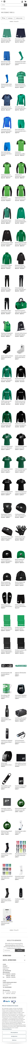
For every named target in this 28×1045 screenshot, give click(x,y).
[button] (22, 1)
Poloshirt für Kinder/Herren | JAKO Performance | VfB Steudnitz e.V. (20, 152)
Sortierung (10, 18)
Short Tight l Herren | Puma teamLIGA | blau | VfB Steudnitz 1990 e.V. (6, 152)
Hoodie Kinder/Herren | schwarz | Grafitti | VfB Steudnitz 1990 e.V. (20, 401)
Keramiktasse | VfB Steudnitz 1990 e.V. (5, 695)
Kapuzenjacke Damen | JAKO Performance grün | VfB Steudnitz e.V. (21, 198)
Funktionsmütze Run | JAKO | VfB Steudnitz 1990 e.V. (21, 515)
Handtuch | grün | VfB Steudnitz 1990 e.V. (20, 628)
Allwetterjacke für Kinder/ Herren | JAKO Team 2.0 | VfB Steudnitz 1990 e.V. (21, 243)
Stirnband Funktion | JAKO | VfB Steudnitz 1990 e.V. (7, 537)
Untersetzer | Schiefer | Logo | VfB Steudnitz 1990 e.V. (6, 809)
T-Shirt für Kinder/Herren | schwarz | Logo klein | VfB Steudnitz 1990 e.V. (21, 492)
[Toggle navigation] (1, 1)
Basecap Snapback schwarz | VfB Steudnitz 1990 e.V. (6, 560)
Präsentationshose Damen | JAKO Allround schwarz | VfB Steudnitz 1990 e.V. (20, 288)
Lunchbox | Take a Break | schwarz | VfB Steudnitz (20, 718)
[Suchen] (25, 4)
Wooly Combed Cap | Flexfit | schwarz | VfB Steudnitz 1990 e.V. (5, 582)
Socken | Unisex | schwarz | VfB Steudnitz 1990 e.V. (7, 356)
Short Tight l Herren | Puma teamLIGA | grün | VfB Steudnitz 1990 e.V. (20, 130)
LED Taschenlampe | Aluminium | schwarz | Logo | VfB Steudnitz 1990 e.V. (20, 741)
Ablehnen (14, 1040)
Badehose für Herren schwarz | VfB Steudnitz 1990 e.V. (20, 605)
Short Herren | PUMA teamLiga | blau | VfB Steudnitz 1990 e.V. (5, 62)
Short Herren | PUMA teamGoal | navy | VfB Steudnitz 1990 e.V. (20, 39)
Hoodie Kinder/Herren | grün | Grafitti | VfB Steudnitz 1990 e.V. (6, 401)
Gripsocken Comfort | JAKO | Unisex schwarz (6, 899)
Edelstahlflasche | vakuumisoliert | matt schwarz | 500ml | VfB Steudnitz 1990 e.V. (6, 718)
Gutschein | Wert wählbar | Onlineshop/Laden (7, 922)
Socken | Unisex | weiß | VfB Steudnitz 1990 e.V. (20, 356)
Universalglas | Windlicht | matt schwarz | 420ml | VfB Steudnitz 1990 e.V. (21, 696)
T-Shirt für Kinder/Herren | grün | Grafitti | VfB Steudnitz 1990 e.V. (7, 469)
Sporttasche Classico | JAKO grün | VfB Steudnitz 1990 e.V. (21, 311)
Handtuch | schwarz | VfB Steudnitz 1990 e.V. (20, 650)
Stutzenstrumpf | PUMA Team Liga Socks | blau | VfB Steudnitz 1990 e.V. (6, 85)
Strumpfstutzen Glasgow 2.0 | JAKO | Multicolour (20, 854)
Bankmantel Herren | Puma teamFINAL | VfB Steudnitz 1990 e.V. (20, 266)
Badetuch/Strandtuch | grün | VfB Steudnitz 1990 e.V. (6, 628)
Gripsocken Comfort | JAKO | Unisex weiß (20, 877)
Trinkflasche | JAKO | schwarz (19, 899)
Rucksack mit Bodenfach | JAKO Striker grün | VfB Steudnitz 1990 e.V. (7, 334)
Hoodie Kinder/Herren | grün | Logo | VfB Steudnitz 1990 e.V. (7, 379)
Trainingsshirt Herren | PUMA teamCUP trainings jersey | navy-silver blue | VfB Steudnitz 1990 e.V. (7, 107)
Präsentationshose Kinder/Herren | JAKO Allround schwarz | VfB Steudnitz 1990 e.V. (6, 288)
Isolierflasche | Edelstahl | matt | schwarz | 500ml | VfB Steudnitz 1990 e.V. (6, 741)
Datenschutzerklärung (10, 945)
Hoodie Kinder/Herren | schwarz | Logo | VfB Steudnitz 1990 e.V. (20, 379)
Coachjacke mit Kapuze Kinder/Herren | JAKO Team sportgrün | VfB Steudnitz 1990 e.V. (6, 266)
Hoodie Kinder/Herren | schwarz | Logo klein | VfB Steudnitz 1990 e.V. (20, 424)
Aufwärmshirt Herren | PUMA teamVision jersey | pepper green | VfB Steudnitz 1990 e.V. (20, 85)
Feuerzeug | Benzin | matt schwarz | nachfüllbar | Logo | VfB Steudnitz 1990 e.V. (20, 786)
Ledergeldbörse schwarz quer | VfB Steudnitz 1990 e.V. (20, 764)
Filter (4, 18)
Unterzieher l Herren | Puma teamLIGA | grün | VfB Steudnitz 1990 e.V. (20, 107)
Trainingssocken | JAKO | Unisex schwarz (6, 854)
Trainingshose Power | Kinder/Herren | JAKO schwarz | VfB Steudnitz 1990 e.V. (6, 311)
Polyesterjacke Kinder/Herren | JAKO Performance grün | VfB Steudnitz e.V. (20, 175)
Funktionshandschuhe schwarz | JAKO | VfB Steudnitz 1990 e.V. (20, 537)
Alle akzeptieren (14, 1032)
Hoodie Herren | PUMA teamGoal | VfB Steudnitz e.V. (20, 220)
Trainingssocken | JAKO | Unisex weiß (20, 831)
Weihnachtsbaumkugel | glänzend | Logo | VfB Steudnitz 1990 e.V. (20, 809)
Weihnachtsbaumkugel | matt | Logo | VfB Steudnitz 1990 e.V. (6, 831)
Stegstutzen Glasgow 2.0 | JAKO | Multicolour (7, 877)
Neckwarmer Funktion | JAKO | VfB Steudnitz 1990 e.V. (7, 515)
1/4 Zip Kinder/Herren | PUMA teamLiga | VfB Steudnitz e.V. (6, 220)
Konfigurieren (14, 1036)
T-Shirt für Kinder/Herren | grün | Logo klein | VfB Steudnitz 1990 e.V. (21, 469)
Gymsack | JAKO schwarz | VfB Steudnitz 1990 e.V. (21, 333)
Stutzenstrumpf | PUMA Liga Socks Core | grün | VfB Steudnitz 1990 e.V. (20, 62)
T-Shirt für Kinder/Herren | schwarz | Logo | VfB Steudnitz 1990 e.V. (21, 447)
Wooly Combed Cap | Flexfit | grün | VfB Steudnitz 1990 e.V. (19, 560)
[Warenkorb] (25, 1)
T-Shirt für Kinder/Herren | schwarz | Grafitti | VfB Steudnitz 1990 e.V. (7, 492)
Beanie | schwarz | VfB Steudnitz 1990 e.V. (20, 582)
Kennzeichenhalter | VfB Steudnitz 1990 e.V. (6, 673)
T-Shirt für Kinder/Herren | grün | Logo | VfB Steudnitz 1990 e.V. (7, 447)
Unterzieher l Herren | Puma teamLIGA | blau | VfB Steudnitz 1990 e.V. (6, 130)
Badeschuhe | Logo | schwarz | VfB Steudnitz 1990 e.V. (6, 605)
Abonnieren (20, 950)
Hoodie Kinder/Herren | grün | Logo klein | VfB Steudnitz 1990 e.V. (6, 424)
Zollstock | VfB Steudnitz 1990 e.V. (20, 673)
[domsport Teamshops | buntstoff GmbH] (4, 1)
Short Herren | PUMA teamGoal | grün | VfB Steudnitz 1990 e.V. (6, 39)
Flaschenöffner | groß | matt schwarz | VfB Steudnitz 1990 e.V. (6, 786)
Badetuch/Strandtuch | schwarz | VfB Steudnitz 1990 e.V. (6, 650)
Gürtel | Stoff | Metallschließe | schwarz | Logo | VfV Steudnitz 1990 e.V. (7, 764)
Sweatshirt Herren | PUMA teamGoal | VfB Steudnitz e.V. (7, 243)
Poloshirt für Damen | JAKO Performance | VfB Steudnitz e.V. (6, 175)
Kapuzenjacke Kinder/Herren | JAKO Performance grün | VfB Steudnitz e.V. (6, 198)
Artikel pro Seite (19, 18)
